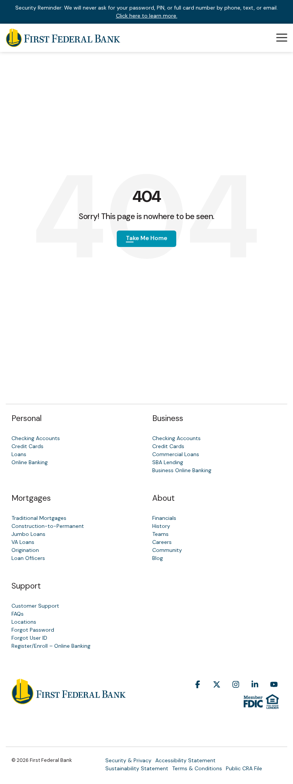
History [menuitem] (161, 526)
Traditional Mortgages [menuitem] (38, 518)
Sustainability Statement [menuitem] (136, 768)
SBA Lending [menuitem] (167, 462)
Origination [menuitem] (25, 550)
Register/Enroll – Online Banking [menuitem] (50, 645)
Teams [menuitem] (160, 534)
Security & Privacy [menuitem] (128, 760)
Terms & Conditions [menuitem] (197, 768)
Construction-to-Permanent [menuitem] (47, 526)
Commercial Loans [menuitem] (175, 454)
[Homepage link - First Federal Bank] (68, 700)
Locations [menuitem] (23, 621)
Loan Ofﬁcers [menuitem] (28, 558)
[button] (281, 37)
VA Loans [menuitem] (22, 542)
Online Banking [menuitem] (29, 462)
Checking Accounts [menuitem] (35, 438)
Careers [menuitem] (162, 542)
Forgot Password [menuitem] (32, 629)
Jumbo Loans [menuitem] (28, 534)
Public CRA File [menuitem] (244, 768)
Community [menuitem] (167, 550)
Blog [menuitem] (157, 558)
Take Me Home (146, 238)
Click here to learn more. (146, 15)
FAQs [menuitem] (17, 613)
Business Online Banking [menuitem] (181, 470)
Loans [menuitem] (18, 454)
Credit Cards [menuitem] (27, 446)
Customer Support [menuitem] (35, 605)
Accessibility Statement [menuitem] (185, 760)
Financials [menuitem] (164, 518)
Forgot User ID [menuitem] (29, 637)
